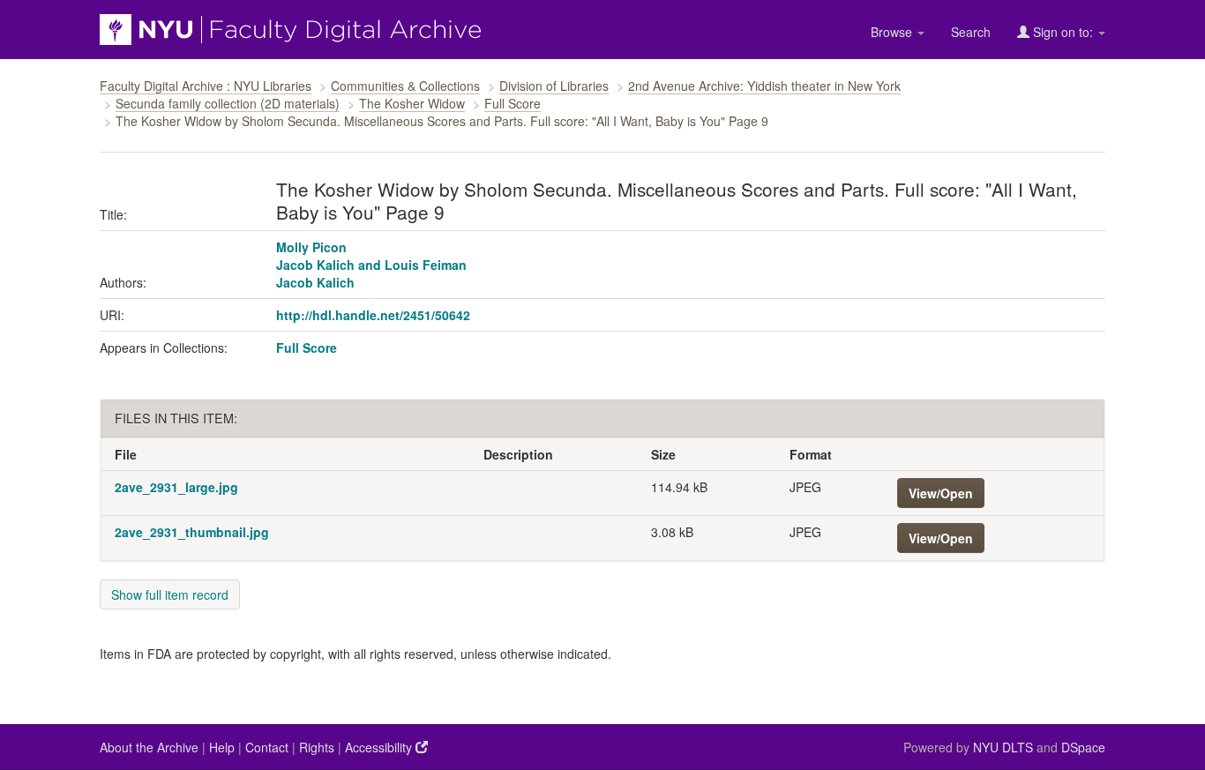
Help (222, 747)
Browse (893, 32)
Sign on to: (1062, 32)
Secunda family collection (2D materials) (228, 103)
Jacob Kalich (315, 282)
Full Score (512, 103)
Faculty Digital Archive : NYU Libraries (205, 85)
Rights (316, 747)
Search (971, 32)
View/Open (941, 493)
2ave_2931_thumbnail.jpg (192, 532)
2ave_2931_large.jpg (176, 487)
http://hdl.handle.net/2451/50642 (373, 315)
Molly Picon (311, 247)
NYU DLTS (1003, 747)
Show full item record (169, 594)
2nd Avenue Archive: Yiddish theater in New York (764, 85)
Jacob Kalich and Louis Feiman (371, 264)
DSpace (1083, 747)
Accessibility (380, 747)
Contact (266, 747)
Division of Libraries (554, 85)
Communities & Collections (405, 85)
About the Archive (149, 747)
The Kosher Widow (412, 103)
